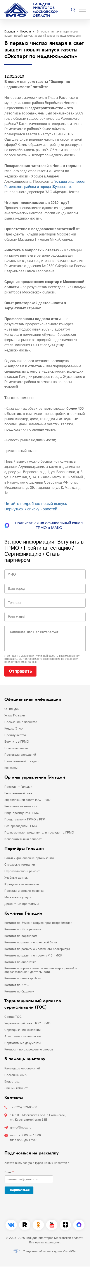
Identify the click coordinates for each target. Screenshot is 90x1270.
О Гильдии (11, 709)
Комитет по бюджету (19, 991)
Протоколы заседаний (20, 754)
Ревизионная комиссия (20, 806)
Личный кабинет (16, 1088)
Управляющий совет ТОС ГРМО (27, 799)
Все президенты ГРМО (20, 826)
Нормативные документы (22, 1043)
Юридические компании (21, 884)
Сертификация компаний (22, 1029)
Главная (9, 31)
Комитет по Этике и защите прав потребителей (38, 922)
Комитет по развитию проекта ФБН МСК (33, 955)
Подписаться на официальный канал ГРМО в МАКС (49, 525)
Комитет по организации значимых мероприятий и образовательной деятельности (40, 970)
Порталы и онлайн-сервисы (24, 890)
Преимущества (15, 735)
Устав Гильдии (14, 715)
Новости (25, 31)
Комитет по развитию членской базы (30, 942)
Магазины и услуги (17, 897)
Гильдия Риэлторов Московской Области (46, 10)
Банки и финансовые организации (29, 858)
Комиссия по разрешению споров (28, 1049)
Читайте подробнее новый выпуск (35, 503)
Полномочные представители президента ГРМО (39, 832)
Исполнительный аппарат (23, 839)
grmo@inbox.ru (20, 1127)
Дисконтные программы (21, 903)
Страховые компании (19, 864)
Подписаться (19, 1190)
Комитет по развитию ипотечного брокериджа (37, 949)
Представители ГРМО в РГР (24, 819)
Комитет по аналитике (20, 962)
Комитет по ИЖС (16, 985)
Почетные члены (16, 748)
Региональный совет (19, 793)
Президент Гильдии (18, 786)
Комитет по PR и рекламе (22, 929)
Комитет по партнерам (20, 936)
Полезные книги (15, 1075)
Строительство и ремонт (22, 871)
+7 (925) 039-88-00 (23, 1107)
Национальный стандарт (22, 761)
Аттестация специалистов (22, 1036)
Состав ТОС (13, 1016)
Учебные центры (16, 877)
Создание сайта (34, 1251)
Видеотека (11, 1081)
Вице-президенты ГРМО (21, 813)
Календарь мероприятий (22, 1068)
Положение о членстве (20, 722)
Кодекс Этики (13, 728)
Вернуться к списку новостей (30, 509)
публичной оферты (47, 655)
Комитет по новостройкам (23, 978)
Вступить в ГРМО (16, 741)
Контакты (10, 767)
